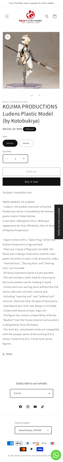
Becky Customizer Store (26, 455)
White (12, 144)
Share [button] (9, 354)
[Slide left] (24, 95)
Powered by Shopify (46, 455)
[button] (7, 16)
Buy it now (31, 181)
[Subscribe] (49, 393)
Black (28, 144)
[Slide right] (39, 95)
